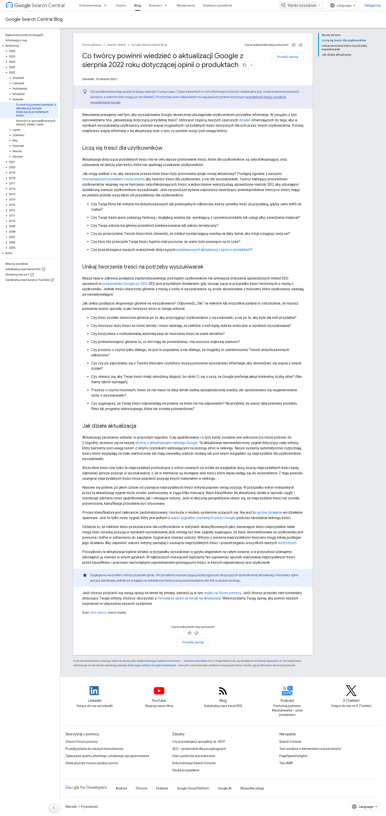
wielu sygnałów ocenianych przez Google (203, 518)
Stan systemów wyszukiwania (193, 756)
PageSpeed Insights (293, 756)
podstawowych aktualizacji (197, 250)
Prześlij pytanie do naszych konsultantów (94, 749)
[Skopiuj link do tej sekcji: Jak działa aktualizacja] (140, 426)
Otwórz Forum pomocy (81, 741)
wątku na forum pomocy (222, 593)
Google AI (224, 788)
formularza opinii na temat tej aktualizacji (189, 598)
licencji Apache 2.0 (269, 660)
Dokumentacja (90, 5)
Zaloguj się (372, 5)
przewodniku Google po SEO (125, 284)
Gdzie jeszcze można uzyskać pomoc (91, 763)
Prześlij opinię (287, 57)
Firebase (162, 788)
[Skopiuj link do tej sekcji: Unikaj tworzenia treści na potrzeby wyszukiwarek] (207, 267)
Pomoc (121, 5)
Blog (137, 5)
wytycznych (287, 543)
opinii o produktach (235, 250)
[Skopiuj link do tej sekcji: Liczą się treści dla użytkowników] (167, 148)
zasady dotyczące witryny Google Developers (146, 665)
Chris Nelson (98, 612)
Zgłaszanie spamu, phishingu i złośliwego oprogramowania (107, 756)
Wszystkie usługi (252, 788)
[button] (29, 45)
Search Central (48, 5)
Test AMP (286, 763)
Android (121, 788)
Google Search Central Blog (34, 19)
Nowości (155, 5)
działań (244, 120)
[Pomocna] (293, 45)
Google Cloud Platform (193, 788)
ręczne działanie (269, 512)
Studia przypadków (217, 5)
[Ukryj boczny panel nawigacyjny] (53, 807)
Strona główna (91, 44)
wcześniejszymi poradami (102, 179)
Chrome (141, 788)
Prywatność (89, 806)
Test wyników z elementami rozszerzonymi (310, 749)
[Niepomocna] (300, 45)
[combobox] (301, 5)
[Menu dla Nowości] (167, 5)
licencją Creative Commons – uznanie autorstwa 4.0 (178, 660)
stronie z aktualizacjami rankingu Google (166, 443)
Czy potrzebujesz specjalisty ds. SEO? (198, 741)
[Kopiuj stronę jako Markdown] (245, 65)
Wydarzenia (186, 5)
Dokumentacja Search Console (194, 763)
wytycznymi (135, 179)
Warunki (71, 806)
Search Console (290, 741)
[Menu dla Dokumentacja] (106, 5)
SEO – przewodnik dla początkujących (199, 749)
